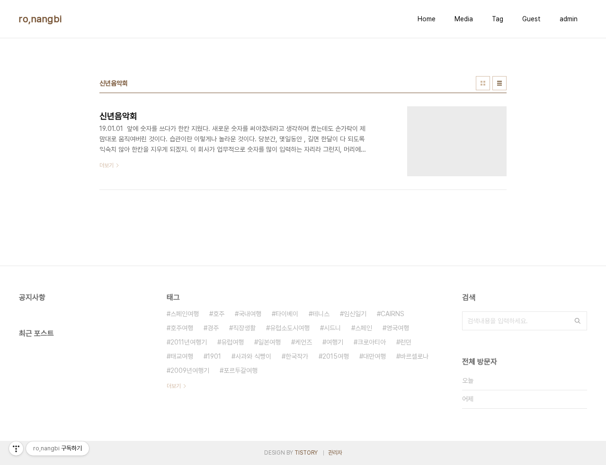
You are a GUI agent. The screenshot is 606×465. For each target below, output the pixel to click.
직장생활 (244, 328)
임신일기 (355, 314)
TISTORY (306, 452)
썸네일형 (483, 83)
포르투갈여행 (240, 370)
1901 (214, 356)
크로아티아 (371, 342)
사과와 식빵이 (253, 356)
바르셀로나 (414, 356)
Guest (531, 19)
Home (427, 19)
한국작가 (296, 356)
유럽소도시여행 (290, 328)
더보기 (174, 386)
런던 (405, 342)
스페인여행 (184, 314)
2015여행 (335, 356)
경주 (213, 328)
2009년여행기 (189, 370)
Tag (497, 19)
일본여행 (269, 342)
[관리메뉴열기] (16, 448)
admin (569, 19)
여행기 (334, 342)
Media (463, 19)
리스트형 (499, 83)
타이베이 (287, 314)
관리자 (335, 452)
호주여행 (181, 328)
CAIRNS (392, 314)
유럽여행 (232, 342)
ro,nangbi (40, 19)
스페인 (363, 328)
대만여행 (374, 356)
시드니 (332, 328)
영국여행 (397, 328)
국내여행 (250, 314)
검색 (578, 321)
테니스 (321, 314)
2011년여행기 (188, 342)
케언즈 (303, 342)
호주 (218, 314)
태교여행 (181, 356)
